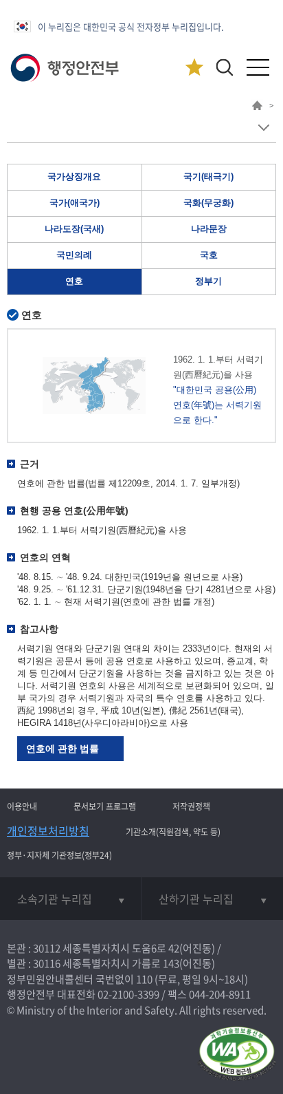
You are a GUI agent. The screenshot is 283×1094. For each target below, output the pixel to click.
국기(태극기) (208, 176)
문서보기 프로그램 (104, 806)
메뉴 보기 (263, 127)
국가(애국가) (74, 202)
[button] (224, 67)
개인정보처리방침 (48, 830)
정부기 (208, 281)
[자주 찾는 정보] (194, 67)
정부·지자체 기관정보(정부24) (59, 855)
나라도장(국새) (74, 229)
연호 (74, 281)
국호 (209, 255)
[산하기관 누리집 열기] (212, 898)
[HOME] (257, 107)
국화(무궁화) (208, 202)
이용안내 (22, 806)
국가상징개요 (74, 176)
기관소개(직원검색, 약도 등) (173, 832)
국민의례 (74, 255)
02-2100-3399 (128, 994)
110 (144, 979)
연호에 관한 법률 (62, 748)
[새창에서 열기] (236, 1054)
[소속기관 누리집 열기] (70, 898)
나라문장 (209, 229)
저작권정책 (191, 806)
